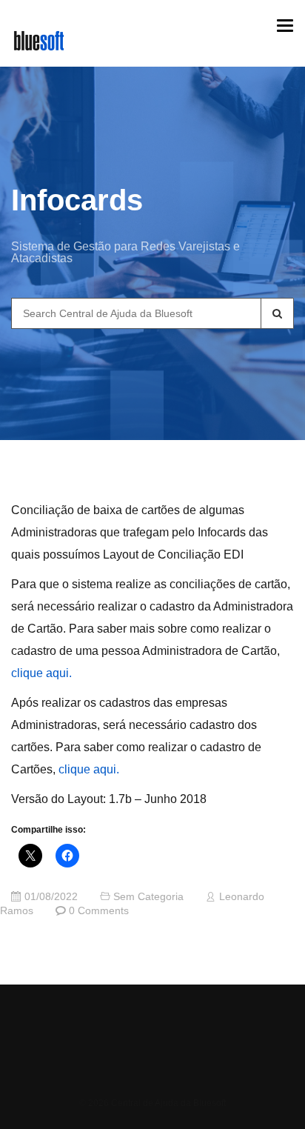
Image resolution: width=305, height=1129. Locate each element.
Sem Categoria (148, 896)
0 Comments (99, 910)
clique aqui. (41, 673)
